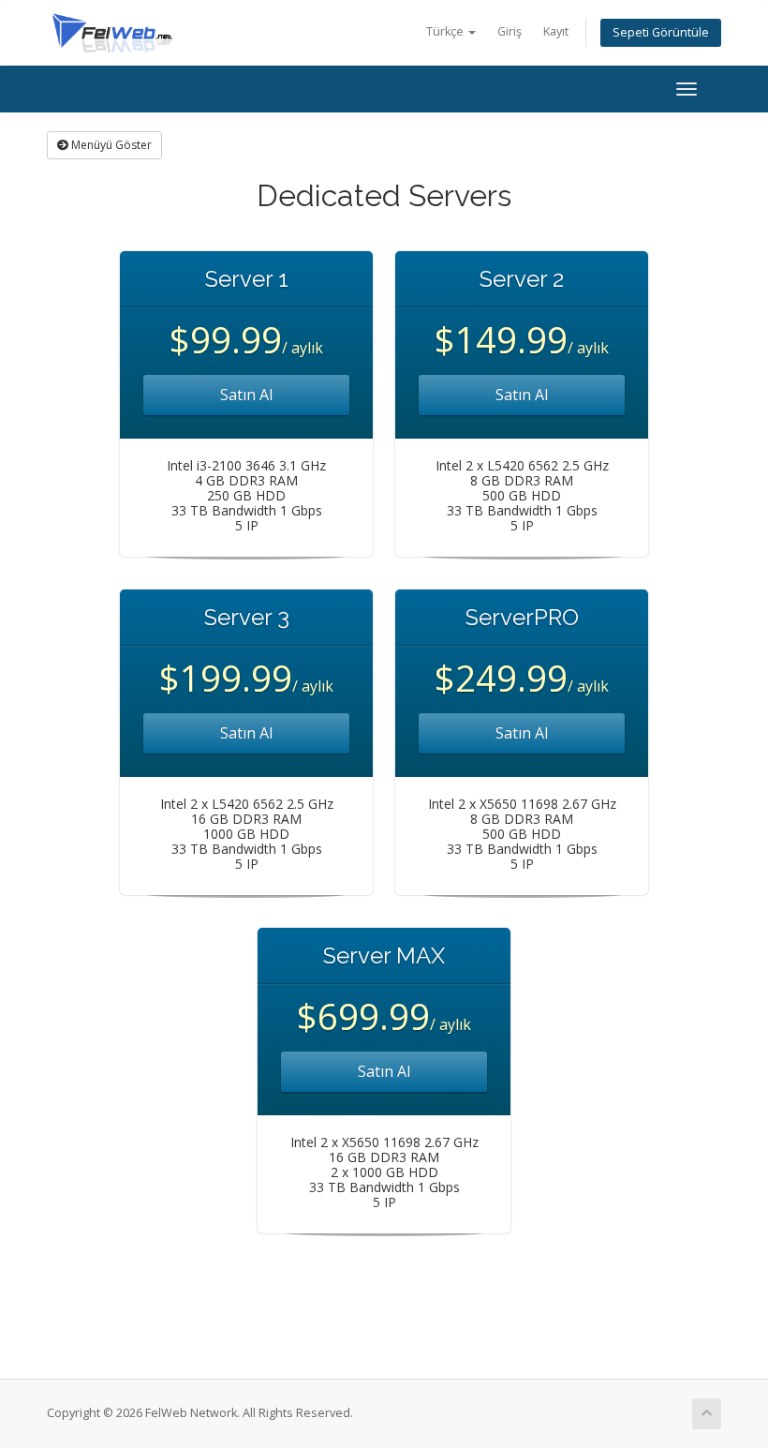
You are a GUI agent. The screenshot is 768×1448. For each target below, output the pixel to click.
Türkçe (446, 31)
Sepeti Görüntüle (661, 32)
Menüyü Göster (110, 145)
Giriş (509, 31)
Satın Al (246, 394)
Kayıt (556, 31)
